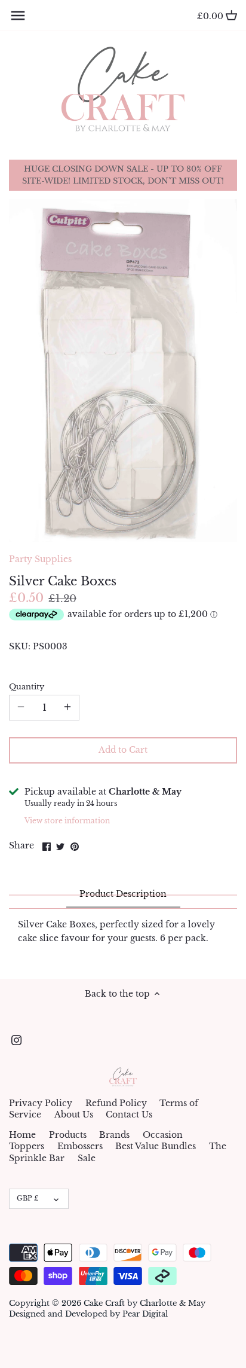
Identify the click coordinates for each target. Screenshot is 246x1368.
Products (68, 1134)
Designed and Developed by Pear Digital (88, 1313)
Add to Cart (123, 749)
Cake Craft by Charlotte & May (144, 1303)
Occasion (163, 1134)
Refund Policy (116, 1103)
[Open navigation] (18, 16)
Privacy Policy (40, 1103)
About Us (73, 1114)
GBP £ (27, 1198)
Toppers (26, 1146)
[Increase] (67, 707)
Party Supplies (40, 559)
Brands (114, 1134)
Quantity (26, 686)
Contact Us (129, 1114)
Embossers (80, 1146)
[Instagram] (16, 1040)
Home (22, 1134)
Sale (87, 1158)
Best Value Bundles (155, 1146)
